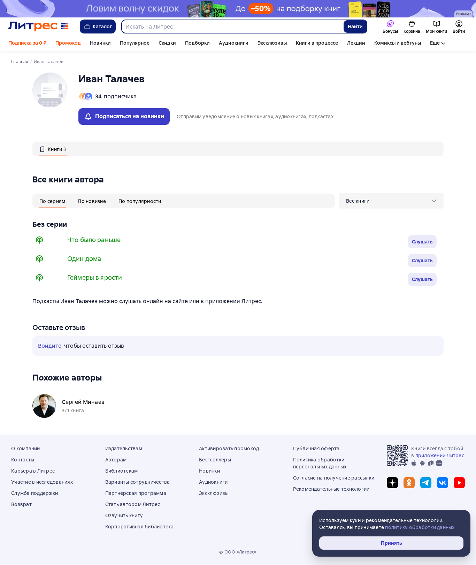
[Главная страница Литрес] (38, 26)
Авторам (116, 460)
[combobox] (232, 26)
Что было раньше (94, 240)
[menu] (391, 201)
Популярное (134, 43)
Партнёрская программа (135, 493)
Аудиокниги (233, 43)
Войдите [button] (49, 345)
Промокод (68, 43)
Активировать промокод (229, 448)
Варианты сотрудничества (137, 482)
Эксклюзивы (272, 43)
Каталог (102, 26)
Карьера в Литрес (33, 471)
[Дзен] (392, 482)
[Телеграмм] (425, 482)
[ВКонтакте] (442, 482)
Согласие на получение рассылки (334, 478)
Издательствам (123, 448)
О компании (25, 448)
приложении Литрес (439, 455)
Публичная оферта (316, 448)
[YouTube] (459, 482)
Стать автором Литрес (132, 504)
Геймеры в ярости (94, 277)
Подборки (197, 43)
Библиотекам (121, 471)
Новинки (100, 43)
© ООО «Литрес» (238, 552)
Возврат (21, 504)
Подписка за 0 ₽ (27, 43)
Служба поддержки (34, 493)
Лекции (356, 43)
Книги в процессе (317, 43)
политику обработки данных (419, 527)
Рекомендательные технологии (331, 489)
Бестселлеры (215, 460)
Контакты (22, 460)
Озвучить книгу (124, 515)
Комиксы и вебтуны (397, 43)
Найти (355, 26)
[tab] (53, 149)
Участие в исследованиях (42, 482)
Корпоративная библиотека (139, 526)
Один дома (84, 259)
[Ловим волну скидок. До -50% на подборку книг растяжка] (238, 8)
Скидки (167, 43)
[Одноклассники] (409, 482)
